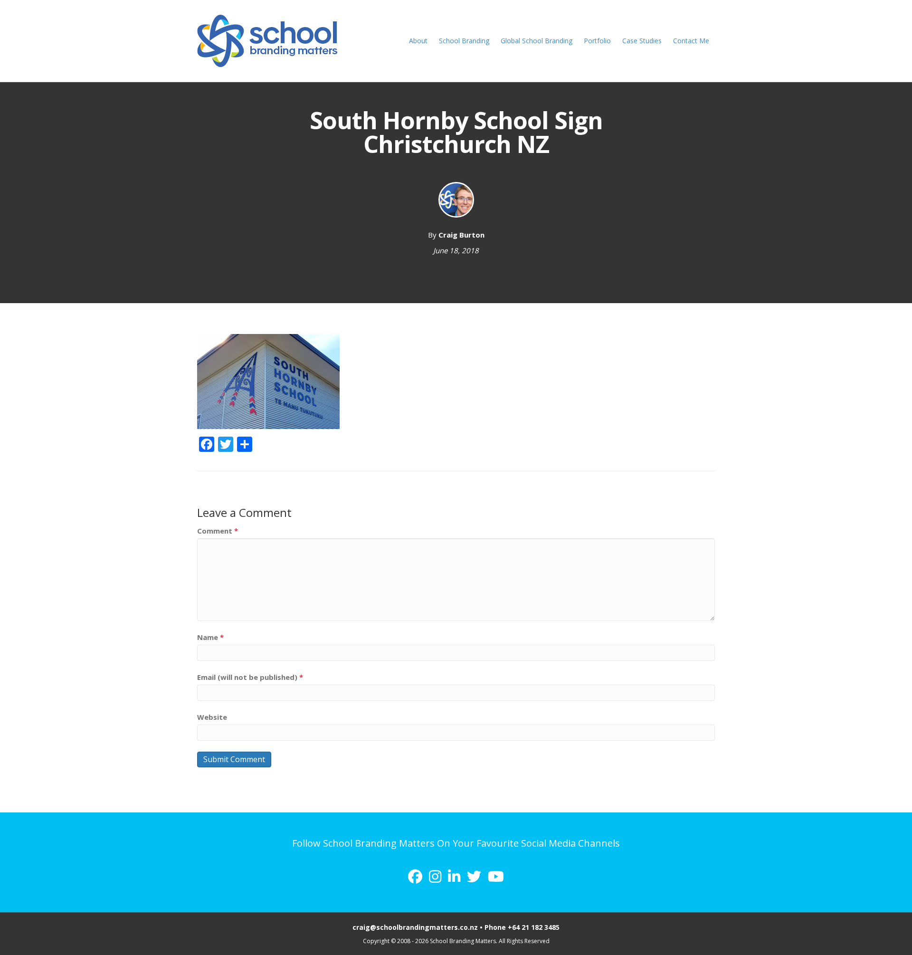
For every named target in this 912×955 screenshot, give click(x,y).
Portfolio (597, 40)
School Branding (464, 40)
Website (212, 717)
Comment (217, 530)
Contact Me (691, 40)
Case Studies (642, 40)
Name (210, 637)
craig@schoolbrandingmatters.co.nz (415, 927)
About (418, 40)
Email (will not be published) (250, 677)
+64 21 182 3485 (534, 927)
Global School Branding (536, 40)
